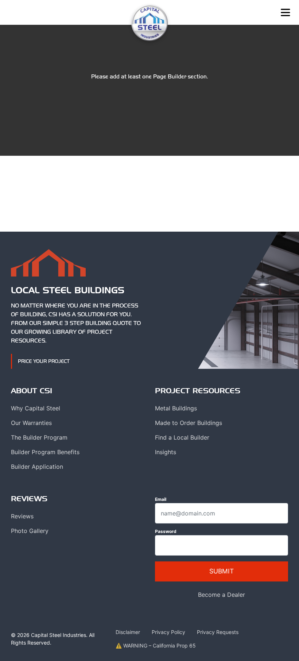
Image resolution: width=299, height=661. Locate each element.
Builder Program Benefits (45, 452)
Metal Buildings (176, 408)
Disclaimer (128, 632)
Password (165, 531)
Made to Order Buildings (188, 422)
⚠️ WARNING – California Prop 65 (156, 645)
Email (160, 499)
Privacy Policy (168, 632)
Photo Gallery (29, 530)
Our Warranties (31, 422)
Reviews (22, 516)
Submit (221, 571)
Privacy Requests (217, 632)
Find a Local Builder (182, 437)
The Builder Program (39, 437)
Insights (165, 452)
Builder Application (37, 466)
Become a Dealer (221, 594)
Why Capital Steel (35, 408)
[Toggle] (285, 12)
